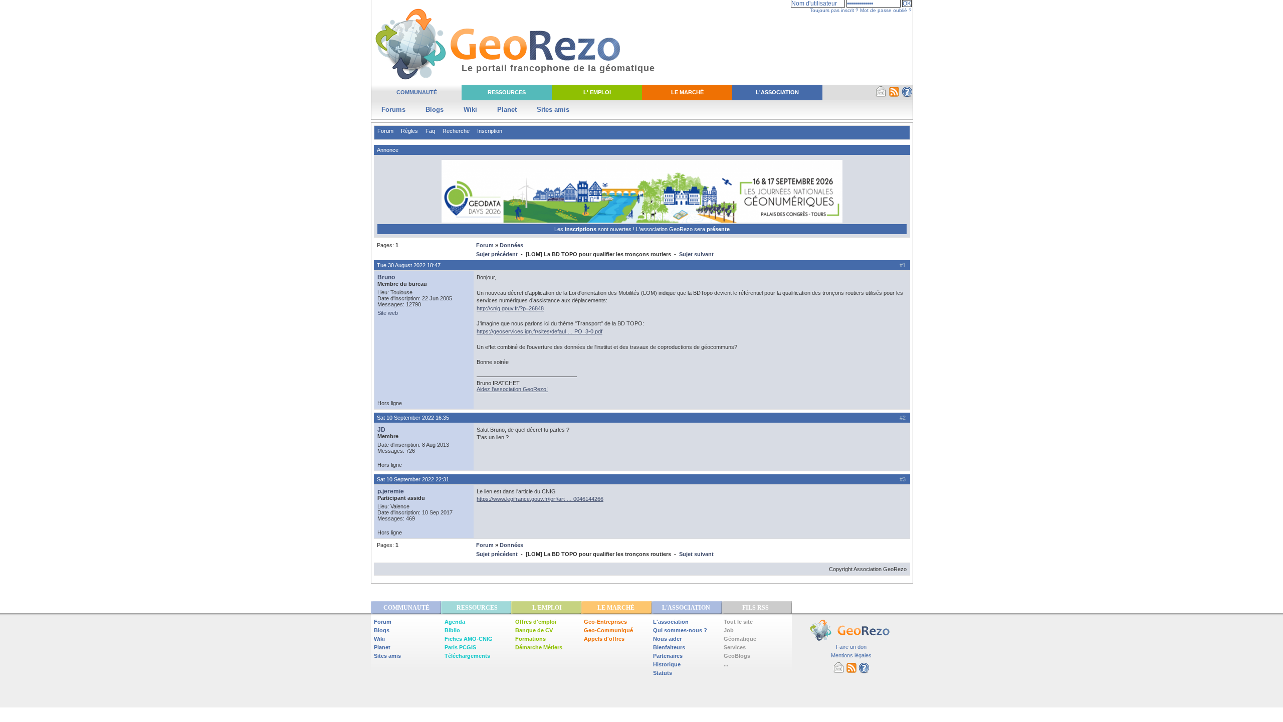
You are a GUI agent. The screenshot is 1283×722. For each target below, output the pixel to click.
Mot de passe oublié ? (886, 10)
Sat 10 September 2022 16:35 (413, 418)
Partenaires (668, 656)
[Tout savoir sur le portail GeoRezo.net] (907, 95)
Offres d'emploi (535, 622)
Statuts (662, 673)
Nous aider (667, 639)
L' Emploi (597, 92)
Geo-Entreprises (605, 622)
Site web (387, 313)
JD (381, 429)
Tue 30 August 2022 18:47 (409, 265)
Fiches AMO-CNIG (469, 639)
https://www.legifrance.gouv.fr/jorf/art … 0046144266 (540, 499)
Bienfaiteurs (669, 647)
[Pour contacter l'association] (881, 95)
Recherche (456, 131)
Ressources (507, 92)
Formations (530, 639)
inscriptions (581, 229)
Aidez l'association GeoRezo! (512, 389)
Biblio (452, 630)
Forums (393, 109)
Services (735, 647)
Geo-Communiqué (608, 630)
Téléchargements (467, 656)
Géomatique (740, 639)
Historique (667, 664)
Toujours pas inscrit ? (834, 10)
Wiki (470, 109)
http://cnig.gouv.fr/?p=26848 (510, 308)
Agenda (455, 622)
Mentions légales (851, 655)
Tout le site (738, 622)
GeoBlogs (737, 656)
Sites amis (553, 109)
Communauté (416, 92)
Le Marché (687, 92)
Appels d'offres (604, 639)
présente (718, 229)
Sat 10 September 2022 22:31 (413, 479)
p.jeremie (390, 491)
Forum (385, 131)
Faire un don (851, 647)
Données (511, 245)
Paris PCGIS (460, 647)
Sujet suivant (696, 254)
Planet (507, 109)
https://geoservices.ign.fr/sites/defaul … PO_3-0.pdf (539, 331)
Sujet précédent (497, 254)
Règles (409, 131)
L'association (671, 622)
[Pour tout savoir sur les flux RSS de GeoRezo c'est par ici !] (894, 95)
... (726, 664)
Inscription (489, 131)
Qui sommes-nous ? (680, 630)
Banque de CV (534, 630)
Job (729, 630)
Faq (430, 131)
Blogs (434, 109)
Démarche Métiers (538, 647)
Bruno (386, 277)
